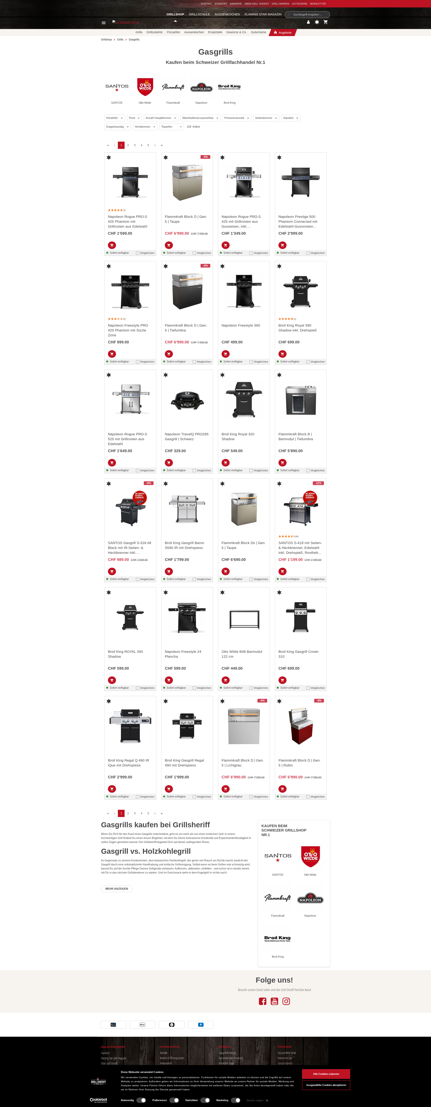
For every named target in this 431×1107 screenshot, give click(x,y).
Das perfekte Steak (287, 1053)
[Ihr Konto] (308, 22)
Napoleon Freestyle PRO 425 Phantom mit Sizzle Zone (128, 330)
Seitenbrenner (264, 117)
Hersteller (112, 117)
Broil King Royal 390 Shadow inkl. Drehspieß (297, 327)
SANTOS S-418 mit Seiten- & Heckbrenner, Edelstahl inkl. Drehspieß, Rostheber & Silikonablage (300, 548)
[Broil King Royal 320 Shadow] (244, 399)
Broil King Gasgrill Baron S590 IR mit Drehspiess (184, 545)
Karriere (236, 3)
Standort (221, 3)
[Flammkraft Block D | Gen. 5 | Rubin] (300, 726)
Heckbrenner (143, 126)
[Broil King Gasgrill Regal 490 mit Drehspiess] (187, 726)
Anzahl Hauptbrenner (159, 117)
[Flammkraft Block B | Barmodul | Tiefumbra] (300, 399)
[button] (130, 210)
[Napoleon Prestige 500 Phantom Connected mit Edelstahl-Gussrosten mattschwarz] (300, 182)
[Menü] (103, 22)
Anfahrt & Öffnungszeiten (172, 1058)
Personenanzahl (234, 117)
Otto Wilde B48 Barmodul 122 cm (242, 654)
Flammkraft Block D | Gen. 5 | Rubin (299, 762)
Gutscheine (299, 3)
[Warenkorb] (325, 22)
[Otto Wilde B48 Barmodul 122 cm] (244, 617)
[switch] (174, 1100)
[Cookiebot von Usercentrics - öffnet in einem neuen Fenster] (98, 1100)
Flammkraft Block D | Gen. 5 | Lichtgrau (243, 762)
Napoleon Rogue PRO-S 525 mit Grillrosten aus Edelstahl (127, 439)
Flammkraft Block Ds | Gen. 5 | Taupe (244, 545)
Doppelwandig (115, 126)
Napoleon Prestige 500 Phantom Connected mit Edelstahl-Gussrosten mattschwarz (297, 221)
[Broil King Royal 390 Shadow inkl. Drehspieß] (300, 291)
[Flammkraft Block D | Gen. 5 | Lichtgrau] (244, 726)
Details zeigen (255, 1100)
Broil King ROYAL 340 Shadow (125, 654)
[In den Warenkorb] (112, 245)
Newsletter (318, 3)
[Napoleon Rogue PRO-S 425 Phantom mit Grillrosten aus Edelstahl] (130, 182)
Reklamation (166, 1063)
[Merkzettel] (317, 22)
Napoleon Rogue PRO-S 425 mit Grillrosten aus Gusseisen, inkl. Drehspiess (241, 221)
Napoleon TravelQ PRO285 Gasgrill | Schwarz (187, 436)
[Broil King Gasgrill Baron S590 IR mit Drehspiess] (187, 508)
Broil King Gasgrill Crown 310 (298, 654)
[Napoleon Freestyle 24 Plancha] (187, 617)
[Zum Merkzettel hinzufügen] (108, 157)
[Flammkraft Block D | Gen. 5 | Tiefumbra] (187, 291)
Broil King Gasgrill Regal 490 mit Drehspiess (184, 762)
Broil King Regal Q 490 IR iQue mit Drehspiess (128, 762)
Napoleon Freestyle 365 (241, 325)
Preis (132, 117)
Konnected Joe (285, 1058)
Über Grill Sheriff (257, 3)
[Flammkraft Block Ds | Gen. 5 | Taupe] (244, 508)
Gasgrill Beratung (227, 1053)
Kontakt (206, 3)
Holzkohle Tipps (226, 1063)
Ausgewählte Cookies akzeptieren (326, 1085)
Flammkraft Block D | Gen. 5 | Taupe (186, 219)
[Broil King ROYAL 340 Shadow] (130, 617)
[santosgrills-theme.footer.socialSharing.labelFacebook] (263, 1005)
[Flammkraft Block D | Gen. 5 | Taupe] (187, 182)
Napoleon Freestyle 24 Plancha (183, 654)
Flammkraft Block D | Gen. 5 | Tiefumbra (186, 327)
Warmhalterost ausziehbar (198, 117)
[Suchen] (288, 14)
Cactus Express (285, 1063)
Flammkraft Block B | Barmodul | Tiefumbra (295, 436)
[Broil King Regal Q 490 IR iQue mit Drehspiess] (130, 726)
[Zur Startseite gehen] (122, 22)
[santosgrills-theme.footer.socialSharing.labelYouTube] (275, 1005)
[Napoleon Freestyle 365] (244, 291)
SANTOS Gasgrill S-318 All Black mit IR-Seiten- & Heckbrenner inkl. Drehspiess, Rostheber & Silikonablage (129, 548)
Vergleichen (147, 253)
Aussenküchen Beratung (231, 1058)
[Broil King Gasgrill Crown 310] (300, 617)
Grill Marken (280, 3)
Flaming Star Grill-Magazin (113, 1058)
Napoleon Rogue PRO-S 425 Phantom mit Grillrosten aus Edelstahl (127, 221)
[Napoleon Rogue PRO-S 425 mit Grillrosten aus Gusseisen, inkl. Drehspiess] (244, 182)
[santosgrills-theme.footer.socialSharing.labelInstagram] (286, 1005)
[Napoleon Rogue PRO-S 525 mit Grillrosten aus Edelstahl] (130, 399)
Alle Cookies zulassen (326, 1073)
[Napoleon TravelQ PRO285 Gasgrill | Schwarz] (187, 399)
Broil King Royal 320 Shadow (238, 436)
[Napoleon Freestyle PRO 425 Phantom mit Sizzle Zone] (130, 291)
